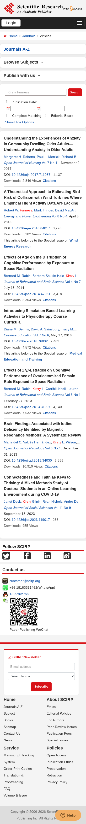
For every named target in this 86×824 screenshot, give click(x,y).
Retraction (54, 775)
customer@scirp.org (25, 581)
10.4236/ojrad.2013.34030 (32, 460)
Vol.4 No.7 (73, 282)
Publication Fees (59, 733)
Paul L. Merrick (48, 157)
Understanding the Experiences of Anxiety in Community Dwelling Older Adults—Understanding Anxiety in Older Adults (42, 144)
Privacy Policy (57, 782)
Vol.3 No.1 (73, 395)
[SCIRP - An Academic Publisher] (33, 8)
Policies (55, 748)
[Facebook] (27, 555)
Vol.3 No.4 (53, 448)
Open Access (56, 755)
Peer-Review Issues (62, 727)
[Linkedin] (47, 555)
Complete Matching (27, 116)
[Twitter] (6, 555)
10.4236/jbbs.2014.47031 (31, 294)
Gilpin (32, 501)
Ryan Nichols (52, 501)
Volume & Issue (15, 795)
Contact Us (12, 733)
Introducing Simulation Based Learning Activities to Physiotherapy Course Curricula (39, 316)
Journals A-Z (13, 707)
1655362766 (19, 594)
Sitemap (10, 727)
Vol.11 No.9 (62, 508)
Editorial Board (62, 116)
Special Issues (57, 740)
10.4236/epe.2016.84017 (31, 228)
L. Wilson (64, 442)
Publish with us (21, 75)
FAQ (7, 789)
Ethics (51, 707)
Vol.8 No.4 (59, 216)
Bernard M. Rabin (17, 276)
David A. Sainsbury (45, 329)
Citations (49, 181)
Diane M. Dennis (16, 329)
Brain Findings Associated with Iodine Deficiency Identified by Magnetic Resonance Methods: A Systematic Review (42, 429)
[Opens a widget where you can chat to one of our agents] (68, 816)
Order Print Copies (18, 768)
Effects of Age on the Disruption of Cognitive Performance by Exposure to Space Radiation (39, 263)
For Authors (55, 720)
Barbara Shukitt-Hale (48, 276)
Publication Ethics (60, 762)
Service (11, 748)
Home (13, 36)
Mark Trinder (43, 210)
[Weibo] (67, 555)
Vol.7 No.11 (50, 163)
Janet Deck (12, 501)
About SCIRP (60, 699)
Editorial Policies (59, 713)
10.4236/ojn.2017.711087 (31, 175)
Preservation (56, 768)
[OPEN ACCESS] (73, 8)
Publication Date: (24, 102)
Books (8, 720)
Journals (28, 36)
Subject (9, 713)
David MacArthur (67, 210)
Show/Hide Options (19, 122)
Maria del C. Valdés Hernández (27, 442)
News (8, 740)
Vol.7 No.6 (41, 335)
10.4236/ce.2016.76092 (30, 341)
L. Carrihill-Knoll (49, 389)
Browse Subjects (22, 62)
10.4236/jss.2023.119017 (31, 520)
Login (11, 23)
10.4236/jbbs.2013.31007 (31, 407)
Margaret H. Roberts (19, 157)
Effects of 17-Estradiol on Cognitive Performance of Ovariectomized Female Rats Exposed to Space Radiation (39, 376)
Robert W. (18, 210)
